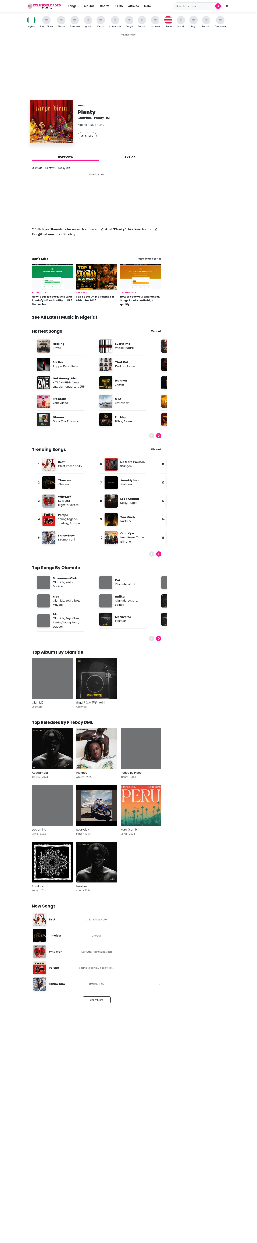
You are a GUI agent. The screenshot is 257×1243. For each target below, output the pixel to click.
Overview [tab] (65, 157)
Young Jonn (70, 622)
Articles (133, 6)
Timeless (64, 480)
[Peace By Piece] (141, 748)
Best (61, 462)
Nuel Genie (127, 537)
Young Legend (67, 519)
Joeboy (63, 523)
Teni (72, 540)
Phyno (57, 348)
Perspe (63, 515)
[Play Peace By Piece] (128, 761)
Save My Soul (130, 480)
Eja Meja (121, 417)
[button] (227, 6)
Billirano (125, 542)
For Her (58, 362)
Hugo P (133, 503)
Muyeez (58, 605)
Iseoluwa (82, 886)
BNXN (118, 421)
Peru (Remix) (129, 830)
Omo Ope (127, 533)
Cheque (63, 484)
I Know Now (66, 536)
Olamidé (37, 703)
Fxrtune (75, 523)
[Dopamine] (52, 805)
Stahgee (126, 466)
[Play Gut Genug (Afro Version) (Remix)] (43, 383)
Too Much (127, 517)
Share (89, 136)
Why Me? (64, 497)
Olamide (84, 118)
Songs (72, 6)
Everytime (122, 344)
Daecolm (59, 627)
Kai (117, 580)
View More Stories (149, 258)
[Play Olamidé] (39, 691)
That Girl (121, 362)
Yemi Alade (60, 403)
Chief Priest (66, 466)
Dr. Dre (132, 601)
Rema (75, 366)
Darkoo (120, 366)
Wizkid (119, 348)
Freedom (59, 399)
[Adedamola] (52, 748)
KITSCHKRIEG (62, 382)
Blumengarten (68, 387)
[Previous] (151, 435)
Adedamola (40, 773)
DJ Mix (119, 6)
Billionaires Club (65, 578)
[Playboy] (96, 748)
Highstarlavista (68, 505)
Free (56, 597)
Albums (89, 6)
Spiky (78, 466)
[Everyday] (96, 805)
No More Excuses (132, 462)
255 (82, 387)
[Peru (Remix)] (141, 805)
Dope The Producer (66, 421)
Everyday (82, 830)
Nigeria (82, 125)
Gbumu (58, 417)
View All (156, 331)
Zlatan (119, 385)
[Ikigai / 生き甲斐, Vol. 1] (96, 678)
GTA (118, 399)
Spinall (119, 605)
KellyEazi (64, 501)
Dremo (63, 540)
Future (129, 348)
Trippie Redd (61, 366)
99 (55, 614)
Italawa (121, 381)
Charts (104, 6)
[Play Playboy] (84, 761)
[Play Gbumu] (43, 419)
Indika (120, 597)
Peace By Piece (131, 773)
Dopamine (39, 830)
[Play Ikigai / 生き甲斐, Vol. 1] (84, 691)
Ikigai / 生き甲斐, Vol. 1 (90, 703)
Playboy (81, 773)
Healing (59, 344)
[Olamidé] (52, 678)
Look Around (129, 499)
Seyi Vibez (122, 403)
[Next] (158, 435)
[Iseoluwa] (96, 862)
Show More (96, 1000)
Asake (130, 366)
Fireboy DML (101, 118)
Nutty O (125, 521)
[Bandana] (52, 862)
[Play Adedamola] (39, 761)
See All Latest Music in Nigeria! (64, 317)
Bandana (38, 886)
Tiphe (140, 537)
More (147, 6)
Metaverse (123, 617)
